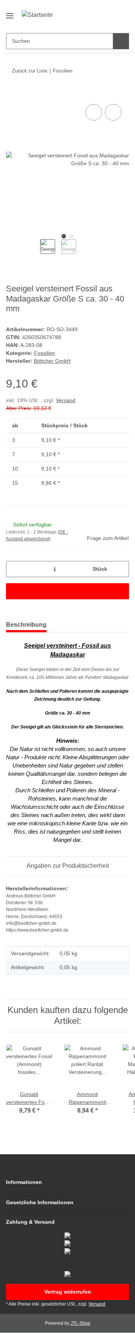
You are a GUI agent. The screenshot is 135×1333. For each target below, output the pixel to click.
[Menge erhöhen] (120, 569)
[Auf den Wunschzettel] (113, 112)
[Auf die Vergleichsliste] (94, 112)
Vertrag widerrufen (67, 1292)
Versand (65, 400)
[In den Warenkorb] (12, 94)
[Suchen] (121, 41)
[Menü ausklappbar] (10, 12)
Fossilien (44, 353)
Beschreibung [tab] (26, 624)
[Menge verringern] (14, 569)
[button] (99, 21)
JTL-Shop (80, 1323)
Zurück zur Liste (29, 71)
